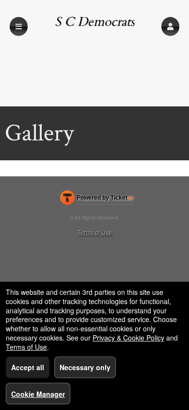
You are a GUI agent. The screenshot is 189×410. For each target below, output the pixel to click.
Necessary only (85, 367)
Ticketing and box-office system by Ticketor (97, 199)
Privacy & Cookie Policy (128, 337)
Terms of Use (95, 232)
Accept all (27, 367)
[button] (170, 26)
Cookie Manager (38, 394)
